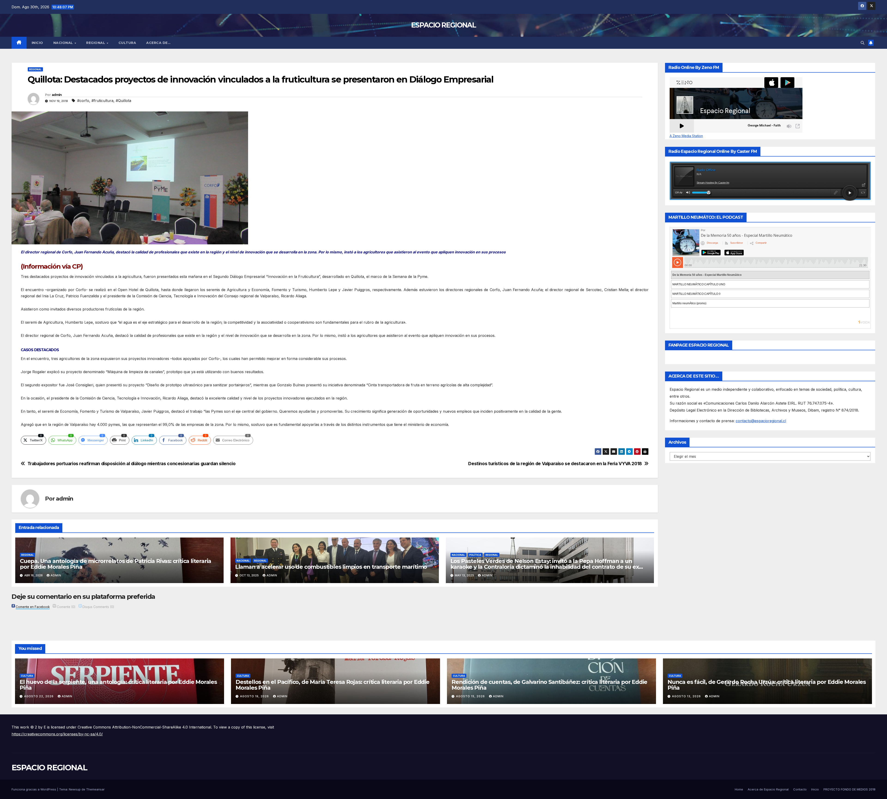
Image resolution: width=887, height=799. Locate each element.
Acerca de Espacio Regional (768, 789)
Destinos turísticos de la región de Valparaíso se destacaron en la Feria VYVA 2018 (555, 463)
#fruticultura (102, 100)
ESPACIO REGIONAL (443, 25)
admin (57, 95)
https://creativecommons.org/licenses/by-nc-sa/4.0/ (57, 734)
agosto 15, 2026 (471, 696)
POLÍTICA (475, 554)
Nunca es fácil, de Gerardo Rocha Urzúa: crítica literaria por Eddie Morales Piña (767, 685)
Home (739, 789)
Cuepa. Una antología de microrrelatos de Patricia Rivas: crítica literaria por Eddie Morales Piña (115, 564)
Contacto (800, 789)
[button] (862, 42)
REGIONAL (96, 43)
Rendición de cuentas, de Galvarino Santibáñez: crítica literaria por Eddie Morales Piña (549, 685)
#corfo (83, 100)
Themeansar (95, 789)
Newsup (75, 789)
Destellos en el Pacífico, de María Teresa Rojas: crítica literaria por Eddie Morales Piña (332, 685)
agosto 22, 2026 (39, 696)
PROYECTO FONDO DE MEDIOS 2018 (849, 789)
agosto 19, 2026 (255, 696)
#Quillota (123, 100)
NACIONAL (63, 43)
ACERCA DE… (158, 43)
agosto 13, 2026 (687, 696)
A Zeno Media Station (686, 136)
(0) (66, 607)
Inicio (37, 43)
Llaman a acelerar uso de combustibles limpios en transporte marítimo (331, 566)
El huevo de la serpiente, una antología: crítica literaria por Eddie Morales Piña (118, 685)
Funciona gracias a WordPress (34, 789)
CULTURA (127, 43)
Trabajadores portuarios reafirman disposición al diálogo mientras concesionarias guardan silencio (131, 463)
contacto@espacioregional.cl (761, 420)
